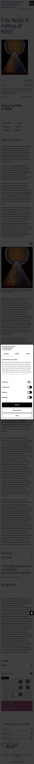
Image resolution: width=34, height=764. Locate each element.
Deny (17, 415)
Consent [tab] (6, 353)
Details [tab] (17, 353)
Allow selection (17, 410)
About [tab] (28, 353)
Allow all (17, 405)
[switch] (29, 387)
